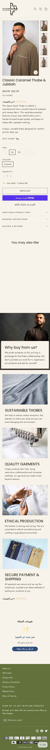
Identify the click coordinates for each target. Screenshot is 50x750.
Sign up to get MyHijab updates (23, 706)
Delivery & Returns (12, 226)
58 (26, 152)
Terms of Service (9, 696)
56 (19, 152)
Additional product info (16, 212)
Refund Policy (8, 691)
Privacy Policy (8, 686)
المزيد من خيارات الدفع (25, 204)
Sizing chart (7, 677)
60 (33, 152)
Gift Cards (6, 673)
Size (4, 148)
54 (12, 152)
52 (5, 152)
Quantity (7, 172)
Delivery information (11, 682)
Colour (6, 160)
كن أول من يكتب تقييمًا (25, 649)
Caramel (7, 164)
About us (6, 668)
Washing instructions (15, 219)
